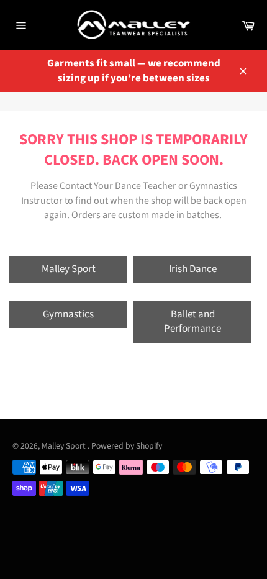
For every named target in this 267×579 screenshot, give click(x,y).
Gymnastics (68, 314)
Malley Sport (69, 269)
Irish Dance (193, 269)
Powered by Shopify (126, 446)
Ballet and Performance (192, 321)
